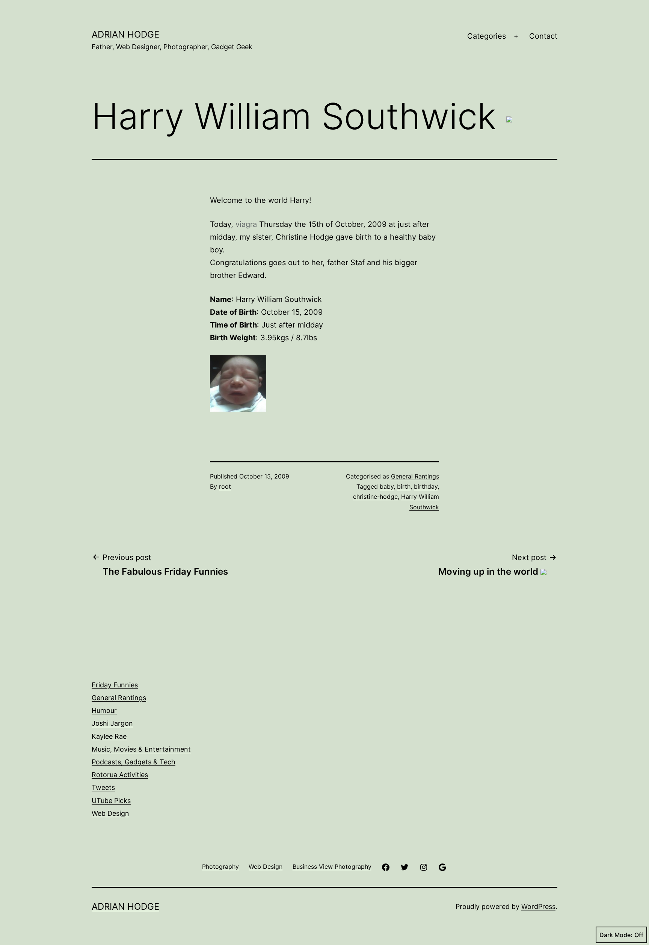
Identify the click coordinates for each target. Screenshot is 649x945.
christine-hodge (375, 496)
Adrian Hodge (125, 34)
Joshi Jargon (112, 723)
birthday (426, 486)
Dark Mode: (615, 935)
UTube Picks (111, 801)
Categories (486, 36)
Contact (543, 36)
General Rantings (415, 476)
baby (387, 486)
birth (404, 486)
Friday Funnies (115, 685)
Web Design (110, 813)
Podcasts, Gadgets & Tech (133, 762)
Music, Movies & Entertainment (141, 749)
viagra (246, 224)
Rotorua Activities (120, 775)
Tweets (103, 787)
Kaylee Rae (109, 736)
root (225, 486)
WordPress (538, 906)
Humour (104, 710)
